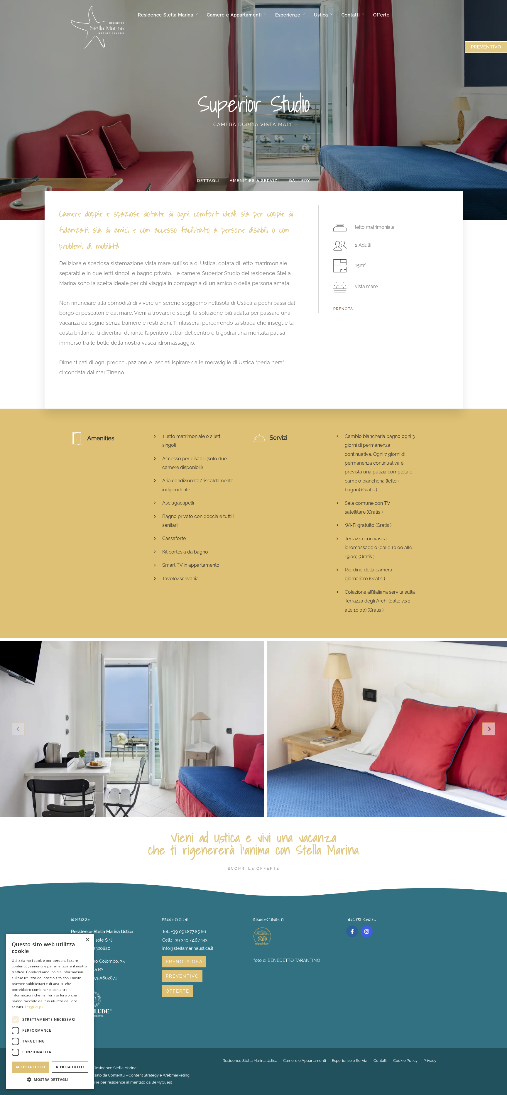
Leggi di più (35, 1006)
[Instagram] (367, 931)
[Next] (488, 728)
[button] (50, 1080)
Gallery (299, 180)
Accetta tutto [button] (30, 1066)
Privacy (429, 1060)
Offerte (381, 15)
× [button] (87, 940)
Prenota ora (184, 961)
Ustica (321, 15)
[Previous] (18, 728)
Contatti (351, 15)
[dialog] (50, 1011)
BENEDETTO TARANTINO (294, 960)
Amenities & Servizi (254, 180)
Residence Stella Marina (165, 15)
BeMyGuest (161, 1082)
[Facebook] (352, 931)
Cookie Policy (405, 1060)
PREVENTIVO (486, 47)
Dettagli (208, 180)
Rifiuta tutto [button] (70, 1066)
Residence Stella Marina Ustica (250, 1060)
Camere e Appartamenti (234, 15)
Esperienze (287, 15)
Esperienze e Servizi (350, 1060)
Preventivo (182, 976)
